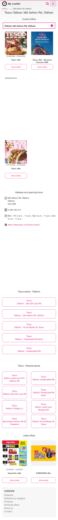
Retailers (8, 495)
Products (8, 501)
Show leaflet (16, 67)
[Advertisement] (29, 108)
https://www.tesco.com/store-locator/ (24, 224)
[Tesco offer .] (42, 43)
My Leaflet (14, 4)
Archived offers (11, 504)
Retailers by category (14, 498)
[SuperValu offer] (14, 453)
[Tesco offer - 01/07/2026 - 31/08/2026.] (16, 152)
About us (8, 508)
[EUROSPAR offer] (43, 453)
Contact (8, 511)
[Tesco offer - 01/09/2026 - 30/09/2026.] (16, 43)
